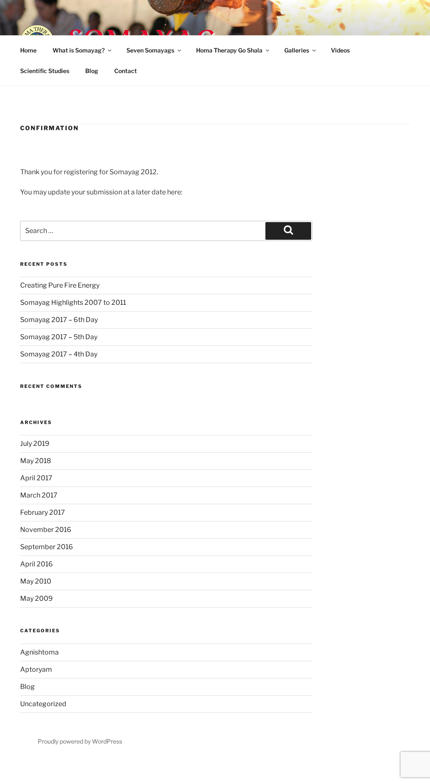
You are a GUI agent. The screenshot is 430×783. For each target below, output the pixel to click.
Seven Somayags (150, 50)
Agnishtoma (39, 652)
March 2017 (39, 495)
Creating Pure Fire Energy (60, 285)
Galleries (296, 50)
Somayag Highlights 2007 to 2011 (73, 302)
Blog (91, 70)
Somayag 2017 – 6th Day (59, 320)
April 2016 (36, 564)
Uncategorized (43, 704)
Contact (125, 70)
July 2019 (35, 444)
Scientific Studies (44, 70)
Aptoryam (36, 669)
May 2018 (35, 461)
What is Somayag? (78, 50)
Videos (340, 50)
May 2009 (36, 598)
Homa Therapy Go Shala (229, 50)
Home (28, 50)
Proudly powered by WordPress (80, 741)
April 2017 (36, 478)
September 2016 (46, 547)
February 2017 (42, 512)
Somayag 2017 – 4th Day (58, 354)
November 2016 (45, 530)
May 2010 (35, 581)
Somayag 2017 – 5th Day (58, 337)
